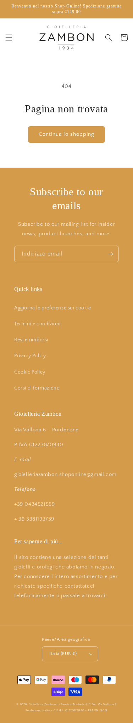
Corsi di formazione (36, 388)
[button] (9, 37)
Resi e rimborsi (31, 340)
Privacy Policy (30, 356)
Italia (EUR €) (63, 653)
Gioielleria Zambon (42, 704)
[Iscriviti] (110, 254)
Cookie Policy (29, 372)
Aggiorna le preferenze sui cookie (52, 308)
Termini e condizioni (37, 324)
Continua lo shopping (66, 134)
